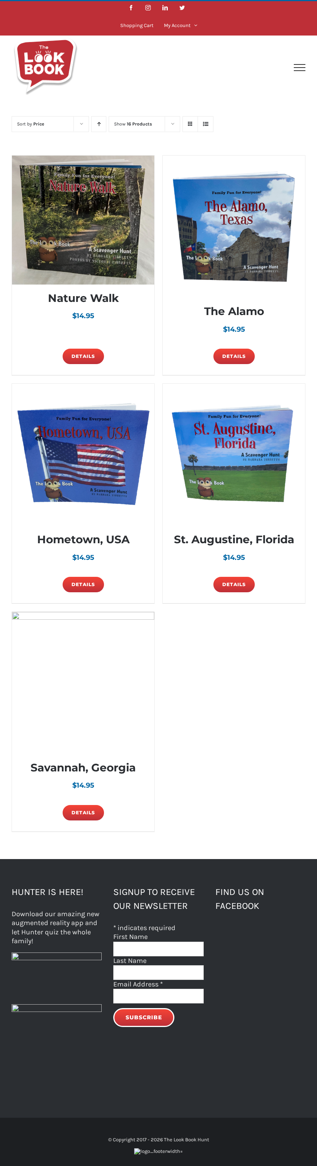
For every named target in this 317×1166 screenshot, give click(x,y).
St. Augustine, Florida (234, 539)
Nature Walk (83, 298)
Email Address (138, 984)
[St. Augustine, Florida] (234, 455)
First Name (130, 936)
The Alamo (234, 311)
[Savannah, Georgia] (83, 683)
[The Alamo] (234, 227)
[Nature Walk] (83, 220)
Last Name (130, 960)
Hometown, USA (83, 539)
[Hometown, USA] (83, 455)
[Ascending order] (98, 124)
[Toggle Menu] (299, 67)
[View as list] (205, 124)
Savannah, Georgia (83, 767)
